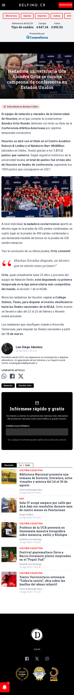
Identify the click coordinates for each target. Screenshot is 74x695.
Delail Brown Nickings (30, 539)
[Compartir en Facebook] (12, 376)
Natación (8, 385)
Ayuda (37, 649)
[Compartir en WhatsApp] (3, 376)
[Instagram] (47, 658)
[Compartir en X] (21, 376)
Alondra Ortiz (25, 385)
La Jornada (37, 65)
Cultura (56, 16)
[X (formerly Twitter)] (37, 658)
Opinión (27, 16)
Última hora (11, 16)
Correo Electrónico (17, 426)
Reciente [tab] (8, 465)
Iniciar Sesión (65, 5)
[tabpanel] (37, 531)
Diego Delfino (26, 514)
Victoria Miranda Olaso (30, 490)
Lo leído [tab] (25, 465)
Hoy (21, 499)
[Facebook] (27, 658)
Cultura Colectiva (31, 470)
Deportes (42, 16)
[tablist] (37, 465)
